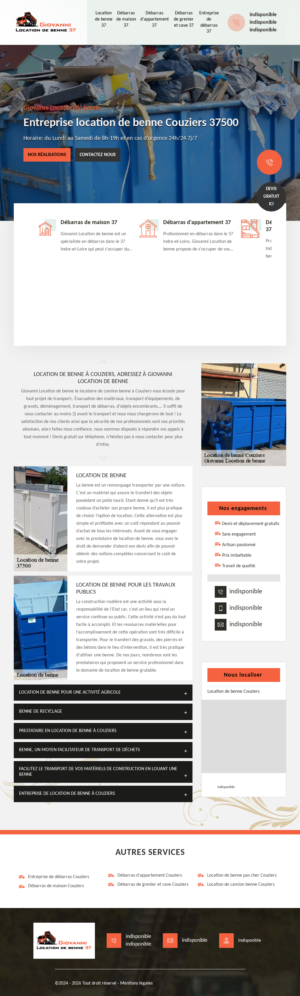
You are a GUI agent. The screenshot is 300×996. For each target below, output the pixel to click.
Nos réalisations (47, 155)
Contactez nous (98, 155)
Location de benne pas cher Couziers (242, 875)
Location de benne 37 (103, 19)
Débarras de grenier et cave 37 (184, 19)
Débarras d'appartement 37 (154, 19)
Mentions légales (136, 983)
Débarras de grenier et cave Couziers (152, 884)
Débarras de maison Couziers (56, 886)
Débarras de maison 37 (126, 19)
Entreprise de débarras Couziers (58, 877)
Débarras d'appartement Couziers (149, 875)
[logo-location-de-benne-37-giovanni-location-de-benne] (46, 22)
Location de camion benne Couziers (241, 884)
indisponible (263, 15)
